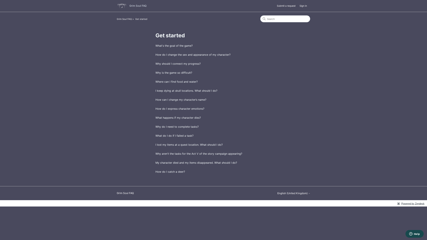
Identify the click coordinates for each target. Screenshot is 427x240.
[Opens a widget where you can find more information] (414, 234)
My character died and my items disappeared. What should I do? (196, 162)
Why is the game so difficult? (173, 72)
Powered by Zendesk (412, 203)
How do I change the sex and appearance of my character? (193, 54)
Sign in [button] (303, 5)
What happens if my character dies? (178, 117)
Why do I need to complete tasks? (177, 126)
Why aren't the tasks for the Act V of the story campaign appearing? (198, 153)
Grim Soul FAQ (124, 19)
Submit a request (286, 5)
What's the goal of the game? (174, 45)
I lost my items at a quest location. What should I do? (189, 144)
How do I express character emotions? (179, 108)
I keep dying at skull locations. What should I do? (186, 90)
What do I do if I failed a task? (174, 135)
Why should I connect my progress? (178, 63)
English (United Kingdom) (292, 193)
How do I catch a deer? (170, 171)
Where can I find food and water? (176, 81)
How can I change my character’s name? (180, 99)
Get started (141, 19)
